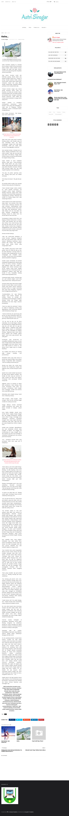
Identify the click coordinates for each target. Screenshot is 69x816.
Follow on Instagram (54, 61)
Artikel (24, 27)
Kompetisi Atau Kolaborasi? (55, 79)
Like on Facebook (53, 55)
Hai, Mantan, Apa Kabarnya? (5, 741)
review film (51, 114)
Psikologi (36, 27)
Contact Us (7, 1)
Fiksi (30, 27)
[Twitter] (50, 1)
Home (2, 1)
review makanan (58, 114)
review (64, 112)
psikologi (58, 112)
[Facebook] (47, 1)
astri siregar (57, 37)
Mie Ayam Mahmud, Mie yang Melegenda (60, 72)
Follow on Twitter (53, 52)
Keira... (18, 741)
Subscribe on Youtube (54, 58)
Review (44, 27)
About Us (14, 1)
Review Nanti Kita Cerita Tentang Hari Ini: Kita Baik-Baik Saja (61, 98)
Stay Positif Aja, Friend (37, 741)
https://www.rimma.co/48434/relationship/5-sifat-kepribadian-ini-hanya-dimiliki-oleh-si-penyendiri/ (12, 136)
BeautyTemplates (13, 812)
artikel (50, 112)
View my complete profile (58, 42)
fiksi (5, 32)
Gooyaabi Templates (29, 812)
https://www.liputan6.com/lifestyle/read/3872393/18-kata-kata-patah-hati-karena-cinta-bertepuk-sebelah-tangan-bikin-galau (12, 461)
